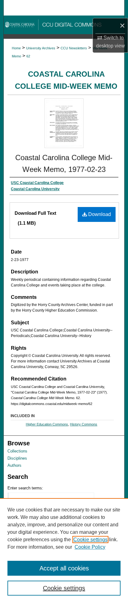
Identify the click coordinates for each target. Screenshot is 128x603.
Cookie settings (90, 539)
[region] (64, 550)
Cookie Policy (90, 547)
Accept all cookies (64, 568)
